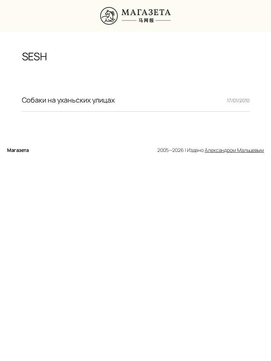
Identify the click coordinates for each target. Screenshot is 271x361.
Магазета (18, 150)
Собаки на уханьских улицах (68, 100)
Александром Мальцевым (234, 150)
